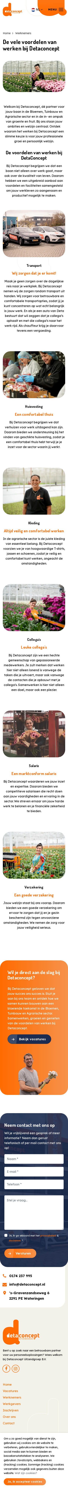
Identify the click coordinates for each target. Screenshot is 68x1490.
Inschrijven (11, 1410)
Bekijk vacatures (32, 1039)
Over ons (9, 1417)
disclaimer (15, 1240)
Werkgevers (12, 1404)
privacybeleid (48, 1235)
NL (38, 9)
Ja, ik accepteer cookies (25, 1481)
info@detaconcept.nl (27, 1284)
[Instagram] (15, 1368)
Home (7, 1384)
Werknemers (12, 1397)
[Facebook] (6, 1368)
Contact (9, 1423)
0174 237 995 (20, 1276)
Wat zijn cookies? (26, 1473)
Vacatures (10, 1391)
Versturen (23, 1253)
